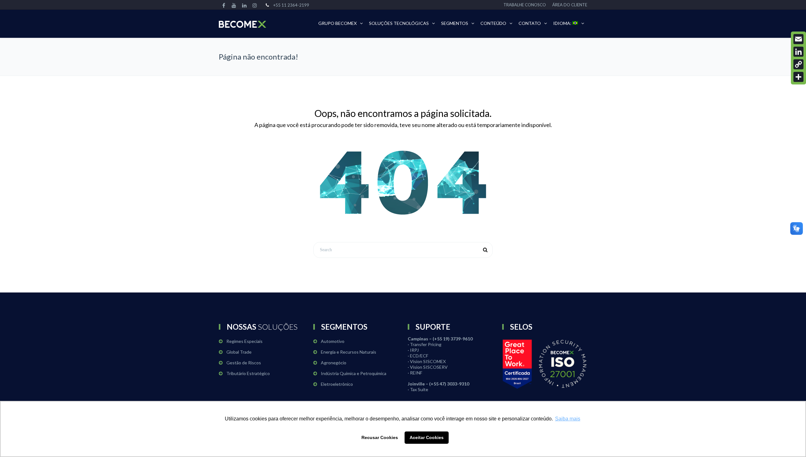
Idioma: (562, 23)
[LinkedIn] (798, 51)
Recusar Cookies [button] (379, 437)
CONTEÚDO (493, 23)
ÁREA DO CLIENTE (569, 4)
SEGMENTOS (454, 23)
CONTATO (530, 23)
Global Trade (239, 352)
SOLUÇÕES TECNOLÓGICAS (399, 23)
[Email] (798, 39)
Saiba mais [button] (567, 418)
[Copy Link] (798, 64)
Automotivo (332, 341)
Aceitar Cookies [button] (427, 437)
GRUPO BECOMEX (337, 23)
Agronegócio (333, 362)
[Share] (798, 77)
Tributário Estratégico (248, 373)
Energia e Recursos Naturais (348, 352)
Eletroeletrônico (337, 384)
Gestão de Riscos (243, 362)
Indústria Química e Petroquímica (353, 373)
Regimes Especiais (244, 341)
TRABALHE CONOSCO (524, 4)
